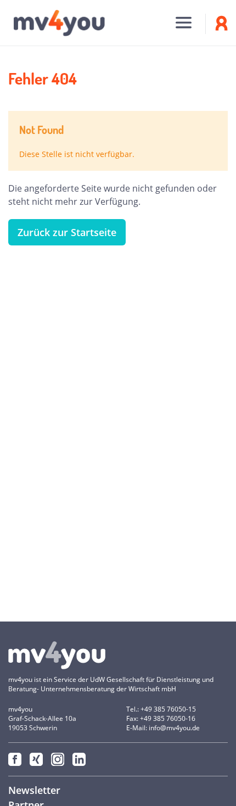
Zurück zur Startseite (67, 232)
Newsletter (34, 790)
